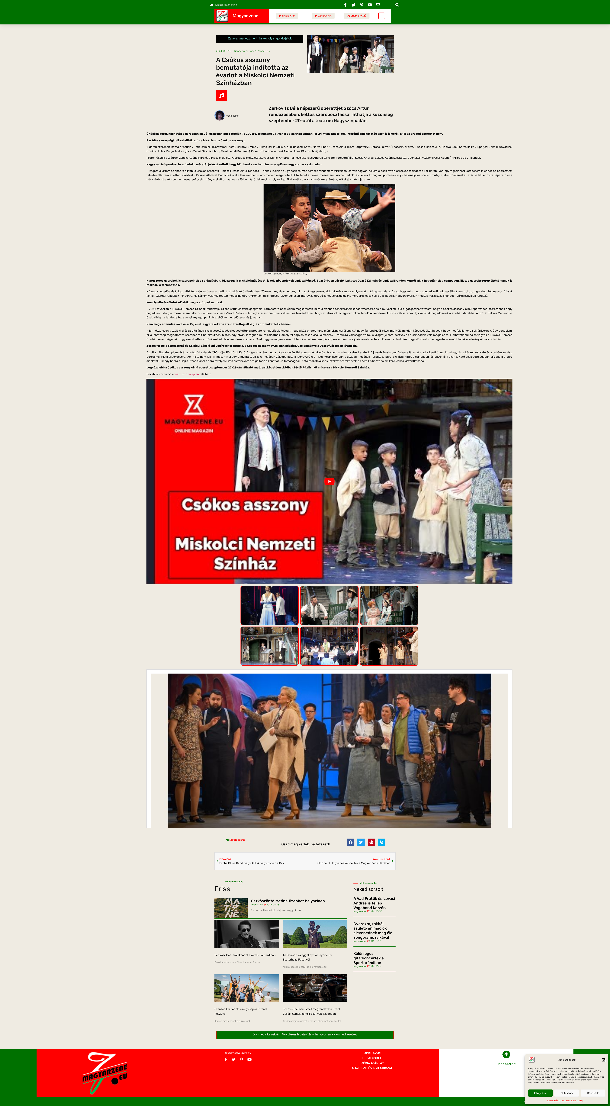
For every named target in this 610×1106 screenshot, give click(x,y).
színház (241, 840)
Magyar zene (245, 15)
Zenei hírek (264, 51)
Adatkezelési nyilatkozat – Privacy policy (565, 1100)
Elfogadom (540, 1093)
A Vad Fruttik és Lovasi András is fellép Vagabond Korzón (374, 903)
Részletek (593, 1093)
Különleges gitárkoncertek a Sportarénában (368, 958)
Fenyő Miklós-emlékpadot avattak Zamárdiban (245, 955)
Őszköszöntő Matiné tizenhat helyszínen (288, 901)
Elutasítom (567, 1093)
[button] (603, 1060)
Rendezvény (241, 51)
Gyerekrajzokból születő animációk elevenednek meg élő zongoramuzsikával (372, 930)
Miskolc (233, 840)
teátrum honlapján (186, 374)
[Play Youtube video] (329, 481)
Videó (253, 51)
